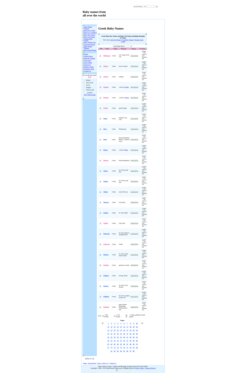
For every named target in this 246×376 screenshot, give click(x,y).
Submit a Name (89, 67)
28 (130, 330)
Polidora (106, 265)
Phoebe (105, 77)
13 (114, 327)
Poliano (105, 213)
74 (118, 348)
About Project (88, 56)
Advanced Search (89, 44)
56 (124, 341)
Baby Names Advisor (88, 27)
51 (108, 341)
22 (111, 330)
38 (130, 334)
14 (118, 327)
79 (133, 348)
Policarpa (106, 244)
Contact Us (87, 71)
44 (118, 337)
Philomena (106, 56)
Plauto (105, 171)
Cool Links (87, 60)
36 (124, 334)
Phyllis (105, 108)
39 (133, 334)
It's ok (88, 85)
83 (118, 351)
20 (137, 327)
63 (114, 344)
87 (130, 351)
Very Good (89, 82)
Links (99, 363)
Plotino (105, 181)
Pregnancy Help (89, 69)
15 (121, 327)
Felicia (127, 97)
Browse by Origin (89, 30)
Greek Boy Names (127, 40)
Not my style (90, 90)
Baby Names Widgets (88, 47)
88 (133, 351)
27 (127, 330)
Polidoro (106, 275)
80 (137, 348)
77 (127, 348)
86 (127, 351)
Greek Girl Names (115, 40)
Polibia (105, 223)
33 (114, 334)
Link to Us (87, 65)
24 (118, 330)
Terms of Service (150, 368)
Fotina (127, 87)
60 (137, 341)
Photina (105, 87)
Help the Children (89, 58)
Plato (105, 139)
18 (130, 327)
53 (114, 341)
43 (114, 337)
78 (130, 348)
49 (133, 337)
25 (121, 330)
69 (133, 344)
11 (108, 327)
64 (118, 344)
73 (114, 348)
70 (137, 344)
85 (124, 351)
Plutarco (106, 202)
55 (121, 341)
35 (121, 334)
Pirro (105, 129)
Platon (105, 150)
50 (137, 337)
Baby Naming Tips (90, 42)
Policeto (105, 255)
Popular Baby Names (88, 39)
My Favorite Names (90, 50)
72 (111, 348)
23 (114, 330)
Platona (105, 160)
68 (130, 344)
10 (137, 323)
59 (133, 341)
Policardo (106, 234)
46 (124, 337)
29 (133, 330)
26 (124, 330)
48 (130, 337)
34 (118, 334)
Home (86, 54)
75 (121, 348)
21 (108, 330)
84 (121, 351)
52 (111, 341)
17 (127, 327)
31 (108, 334)
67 (127, 344)
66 (124, 344)
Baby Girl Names (89, 37)
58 (130, 341)
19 (133, 327)
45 (121, 337)
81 (111, 351)
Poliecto (105, 286)
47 (127, 337)
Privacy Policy (139, 368)
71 (108, 348)
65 (121, 344)
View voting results (90, 95)
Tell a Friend (88, 62)
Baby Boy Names (89, 35)
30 (137, 330)
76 (124, 348)
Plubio (105, 192)
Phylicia (106, 97)
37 (127, 334)
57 (127, 341)
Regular (88, 87)
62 (111, 344)
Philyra (105, 66)
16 (124, 327)
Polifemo (106, 296)
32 (111, 334)
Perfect (88, 80)
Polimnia (106, 307)
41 (108, 337)
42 (111, 337)
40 (137, 334)
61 (108, 344)
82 (114, 351)
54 (118, 341)
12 (111, 327)
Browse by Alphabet (90, 33)
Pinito (105, 118)
